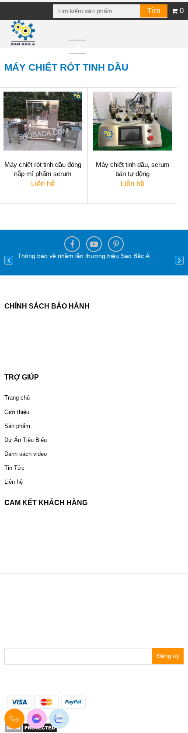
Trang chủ (17, 397)
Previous (8, 260)
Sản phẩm (17, 426)
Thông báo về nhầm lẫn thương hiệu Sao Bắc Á (83, 255)
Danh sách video (25, 454)
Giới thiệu (16, 412)
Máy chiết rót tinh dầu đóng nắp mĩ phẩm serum (42, 169)
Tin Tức (14, 468)
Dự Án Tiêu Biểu (25, 440)
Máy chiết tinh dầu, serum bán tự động (133, 169)
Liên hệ (13, 481)
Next (179, 260)
